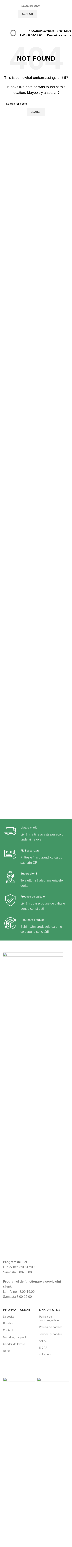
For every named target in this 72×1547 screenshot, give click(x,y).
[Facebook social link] (62, 22)
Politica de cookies (50, 1327)
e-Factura (45, 1354)
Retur (6, 1350)
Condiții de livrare (14, 1344)
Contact (8, 1330)
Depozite (8, 1316)
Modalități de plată (14, 1337)
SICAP (43, 1347)
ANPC (43, 1340)
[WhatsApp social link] (68, 22)
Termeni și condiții (50, 1334)
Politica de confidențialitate (49, 1318)
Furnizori (8, 1323)
